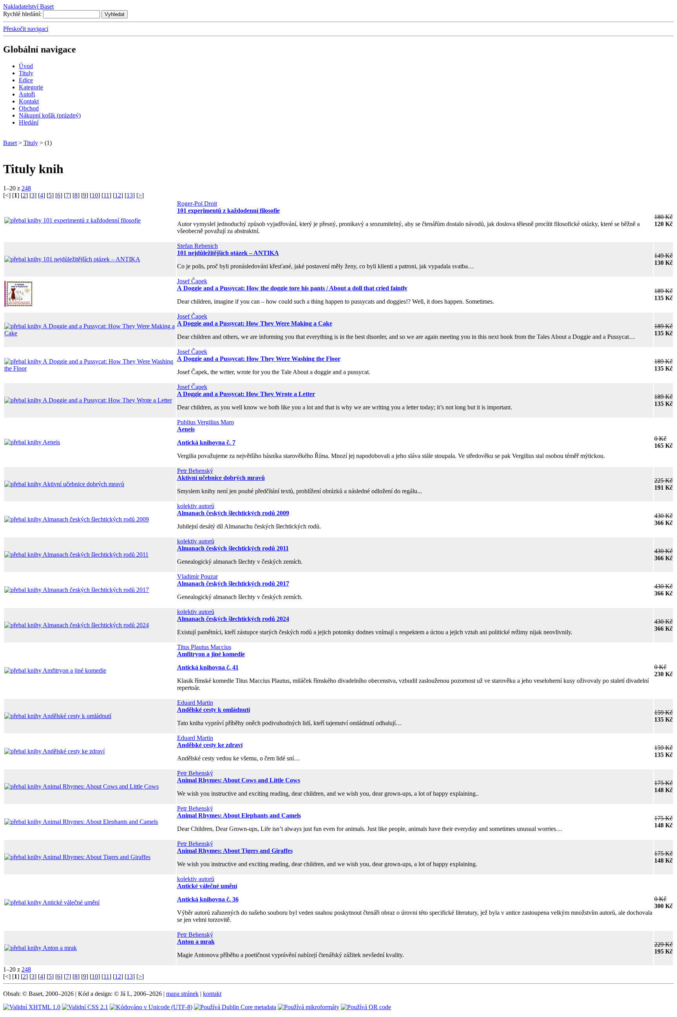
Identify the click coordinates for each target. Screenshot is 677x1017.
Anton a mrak (196, 941)
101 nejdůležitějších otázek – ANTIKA (228, 253)
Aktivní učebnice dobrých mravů (221, 477)
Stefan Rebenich (197, 245)
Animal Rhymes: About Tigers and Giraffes (235, 850)
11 (106, 195)
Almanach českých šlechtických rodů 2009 (233, 513)
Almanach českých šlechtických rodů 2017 (233, 583)
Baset (10, 142)
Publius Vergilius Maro (205, 422)
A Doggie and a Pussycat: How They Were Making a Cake (254, 323)
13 (130, 195)
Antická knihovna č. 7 (206, 442)
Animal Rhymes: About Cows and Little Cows (238, 780)
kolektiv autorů (195, 506)
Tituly (31, 142)
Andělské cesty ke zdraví (210, 745)
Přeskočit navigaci (25, 28)
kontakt (212, 993)
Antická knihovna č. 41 (208, 667)
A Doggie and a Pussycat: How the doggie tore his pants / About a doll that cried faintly (292, 288)
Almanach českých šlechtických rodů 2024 (233, 618)
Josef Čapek (192, 281)
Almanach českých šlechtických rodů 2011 (233, 548)
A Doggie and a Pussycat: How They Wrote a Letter (246, 394)
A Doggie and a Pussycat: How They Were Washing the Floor (258, 358)
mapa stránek (182, 993)
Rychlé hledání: (22, 14)
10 (95, 195)
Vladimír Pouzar (197, 576)
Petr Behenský (195, 470)
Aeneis (186, 429)
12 (118, 195)
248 (26, 188)
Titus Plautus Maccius (204, 647)
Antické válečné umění (207, 886)
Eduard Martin (195, 702)
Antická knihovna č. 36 (208, 899)
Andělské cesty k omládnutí (213, 709)
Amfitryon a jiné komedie (211, 654)
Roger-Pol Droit (197, 203)
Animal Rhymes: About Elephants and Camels (239, 815)
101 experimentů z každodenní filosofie (228, 210)
